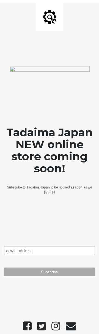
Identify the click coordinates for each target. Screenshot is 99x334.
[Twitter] (41, 328)
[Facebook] (27, 328)
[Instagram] (56, 328)
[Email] (71, 328)
